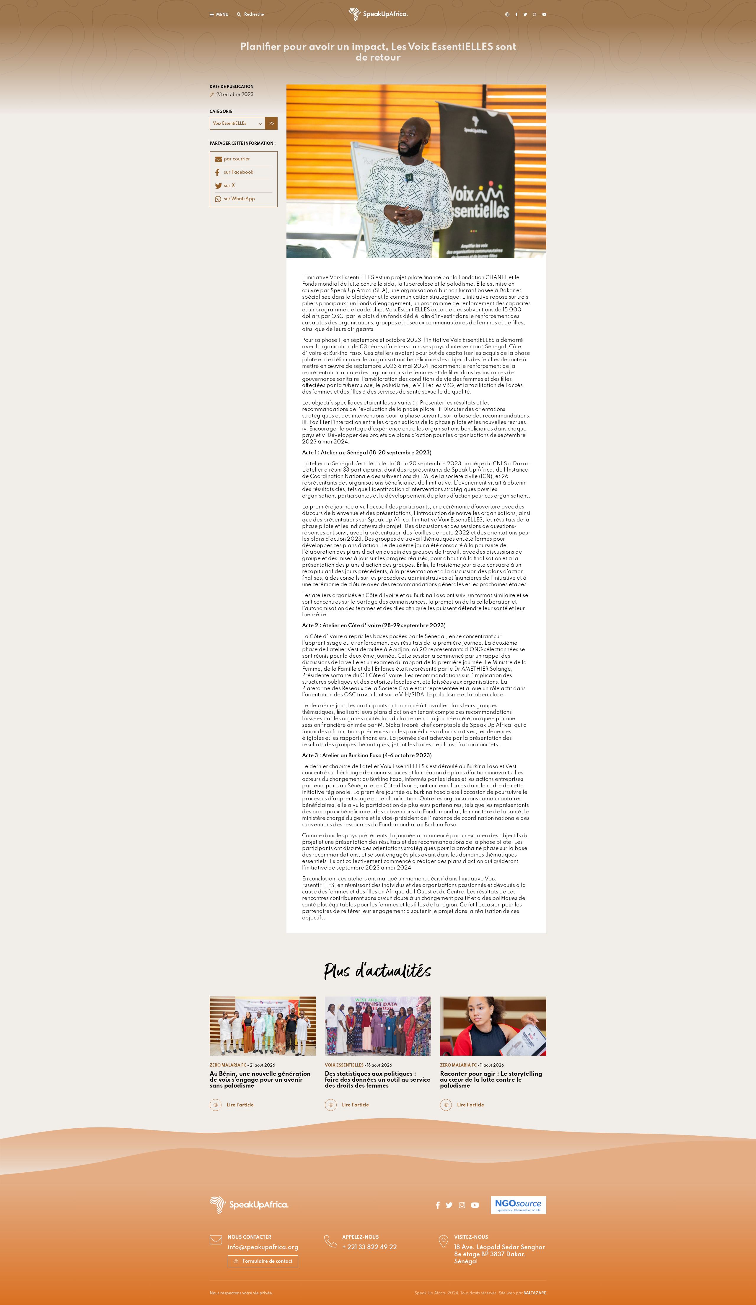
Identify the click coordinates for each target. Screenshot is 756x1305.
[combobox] (237, 123)
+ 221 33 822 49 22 (369, 1248)
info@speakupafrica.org (263, 1248)
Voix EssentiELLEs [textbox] (229, 124)
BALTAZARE (535, 1293)
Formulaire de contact (266, 1261)
